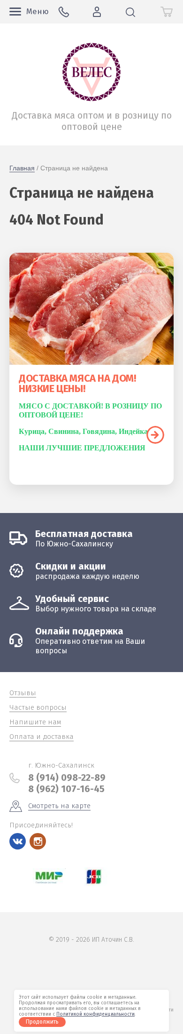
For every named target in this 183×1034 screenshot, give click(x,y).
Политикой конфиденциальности (95, 1014)
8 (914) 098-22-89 (67, 777)
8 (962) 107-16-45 (66, 788)
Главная (22, 168)
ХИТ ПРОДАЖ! (155, 435)
